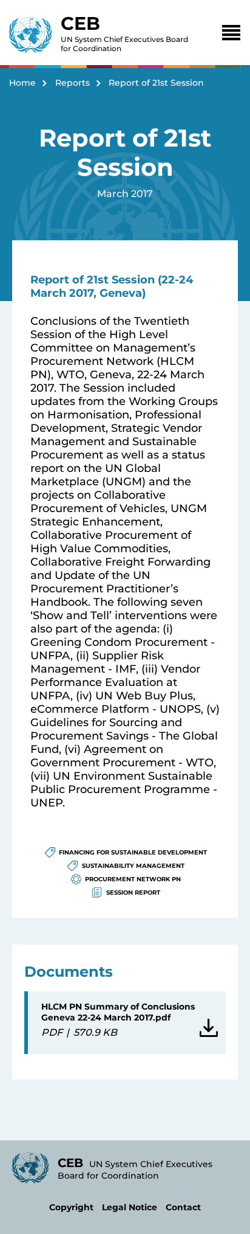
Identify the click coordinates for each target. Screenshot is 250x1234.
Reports (72, 82)
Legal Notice (129, 1207)
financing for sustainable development (133, 852)
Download (206, 1023)
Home (22, 82)
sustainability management (133, 866)
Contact (183, 1207)
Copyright (71, 1207)
